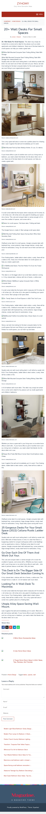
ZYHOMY (23, 3)
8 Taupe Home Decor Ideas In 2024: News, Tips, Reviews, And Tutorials (28, 661)
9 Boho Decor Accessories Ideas (24, 638)
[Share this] (3, 627)
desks (25, 675)
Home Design (12, 675)
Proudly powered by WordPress (17, 807)
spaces (30, 675)
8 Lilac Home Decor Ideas (22, 651)
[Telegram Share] (14, 627)
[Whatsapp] (18, 627)
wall (34, 675)
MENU (41, 14)
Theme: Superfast (33, 807)
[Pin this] (10, 627)
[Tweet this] (7, 627)
